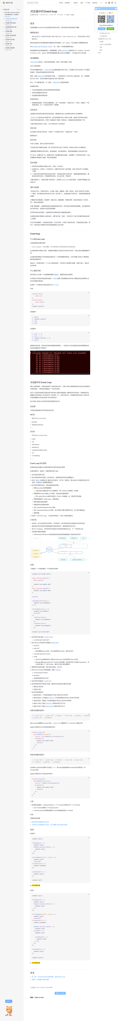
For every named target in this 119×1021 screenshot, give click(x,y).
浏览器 (72, 14)
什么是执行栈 (103, 36)
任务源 (101, 41)
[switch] (101, 3)
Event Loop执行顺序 (105, 44)
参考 (99, 52)
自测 (101, 50)
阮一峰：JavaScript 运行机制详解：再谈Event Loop (48, 977)
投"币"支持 (61, 993)
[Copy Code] (87, 294)
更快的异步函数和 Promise (40, 822)
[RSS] (109, 2)
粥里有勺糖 (35, 14)
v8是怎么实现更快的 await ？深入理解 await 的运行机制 (49, 825)
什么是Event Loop (105, 33)
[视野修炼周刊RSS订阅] (106, 2)
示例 (101, 47)
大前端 (67, 14)
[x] (115, 2)
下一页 (18, 9)
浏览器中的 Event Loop (104, 39)
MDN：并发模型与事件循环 (40, 979)
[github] (112, 2)
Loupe (57, 285)
